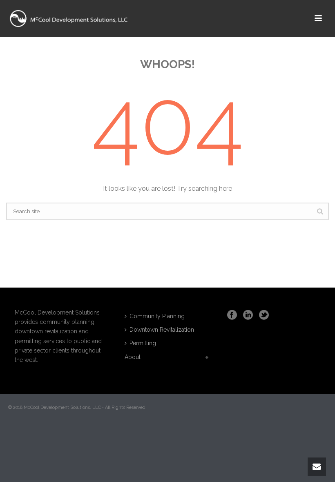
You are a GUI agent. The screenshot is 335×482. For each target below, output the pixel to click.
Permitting (143, 343)
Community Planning (157, 316)
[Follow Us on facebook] (232, 315)
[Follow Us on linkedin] (248, 315)
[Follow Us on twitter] (264, 315)
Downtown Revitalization (162, 329)
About (133, 357)
